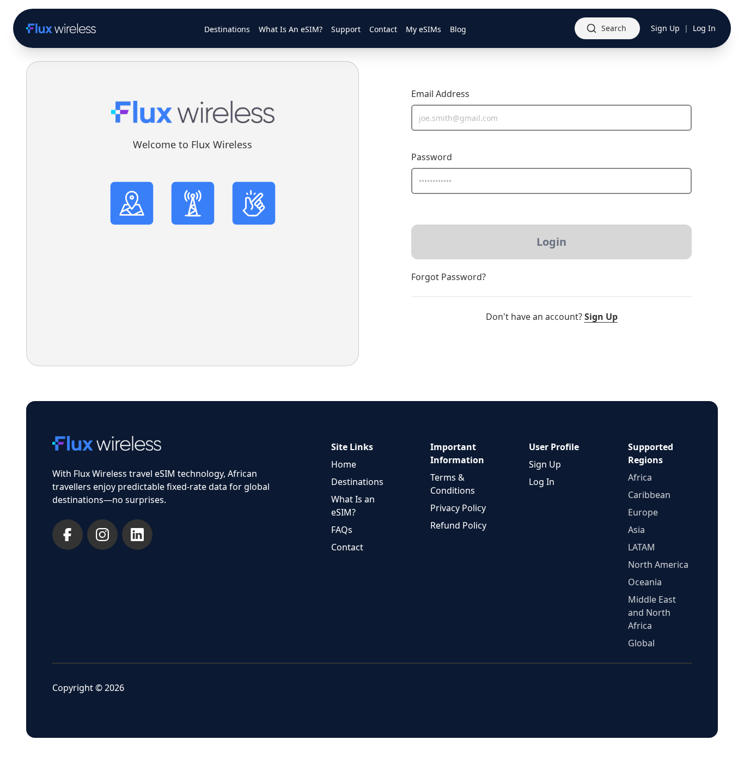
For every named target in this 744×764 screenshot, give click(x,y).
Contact (347, 547)
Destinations (357, 482)
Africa (640, 477)
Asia (636, 530)
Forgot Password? (448, 277)
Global (641, 643)
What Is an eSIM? (353, 505)
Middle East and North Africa (652, 612)
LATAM (641, 547)
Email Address (440, 94)
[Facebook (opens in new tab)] (67, 534)
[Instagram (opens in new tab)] (102, 534)
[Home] (61, 28)
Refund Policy (458, 525)
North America (658, 565)
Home (343, 464)
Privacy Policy (458, 508)
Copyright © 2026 (88, 688)
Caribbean (649, 495)
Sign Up (665, 28)
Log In (704, 28)
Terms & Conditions (452, 483)
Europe (643, 512)
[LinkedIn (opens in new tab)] (137, 534)
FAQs (341, 530)
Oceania (645, 582)
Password (431, 157)
